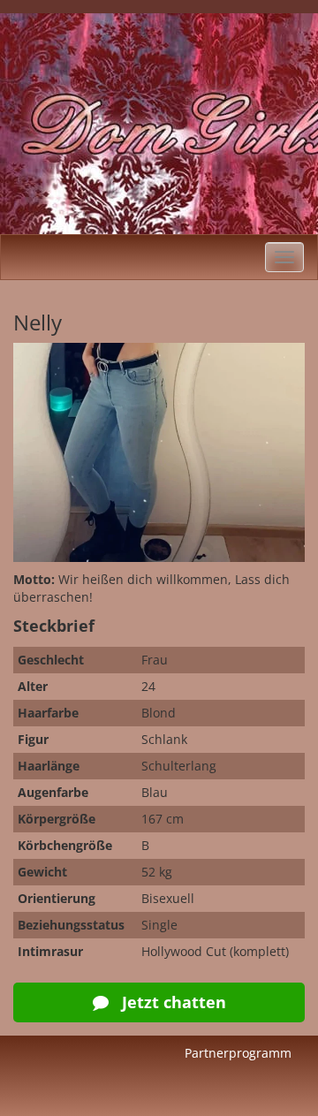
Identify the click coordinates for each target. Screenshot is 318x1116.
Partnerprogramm (238, 1052)
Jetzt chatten (171, 1002)
